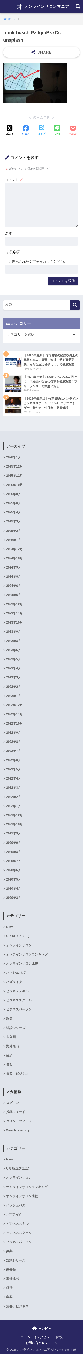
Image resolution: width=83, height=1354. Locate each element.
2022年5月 (13, 769)
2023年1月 (13, 696)
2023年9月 (13, 631)
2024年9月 (13, 567)
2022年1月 (13, 806)
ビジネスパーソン (19, 1009)
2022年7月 (13, 751)
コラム (25, 1337)
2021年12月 (14, 815)
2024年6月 (13, 585)
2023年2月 (13, 686)
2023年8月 (13, 641)
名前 (8, 233)
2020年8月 (13, 852)
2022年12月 (14, 705)
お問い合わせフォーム (41, 1343)
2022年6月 (13, 760)
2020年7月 (13, 861)
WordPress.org (17, 1130)
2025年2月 (13, 530)
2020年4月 (13, 888)
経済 (9, 1055)
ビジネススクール (19, 1000)
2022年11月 (14, 714)
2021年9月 (13, 833)
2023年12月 (14, 604)
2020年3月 (13, 897)
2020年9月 (13, 842)
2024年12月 (14, 549)
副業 (9, 1018)
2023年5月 (13, 659)
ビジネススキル (17, 991)
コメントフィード (19, 1121)
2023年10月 (14, 622)
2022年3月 (13, 787)
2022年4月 (13, 778)
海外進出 (12, 1046)
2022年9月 (13, 732)
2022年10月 (14, 723)
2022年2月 (13, 797)
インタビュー (43, 1337)
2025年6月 (13, 503)
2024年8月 (13, 576)
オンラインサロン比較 (22, 963)
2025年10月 (14, 485)
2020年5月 (13, 879)
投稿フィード (15, 1112)
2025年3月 (13, 521)
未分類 (11, 1037)
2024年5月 (13, 595)
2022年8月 (13, 741)
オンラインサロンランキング (27, 954)
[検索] (75, 305)
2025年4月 (13, 512)
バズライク (14, 982)
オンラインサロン (19, 945)
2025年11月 (14, 475)
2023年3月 (13, 677)
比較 (59, 1337)
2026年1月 (13, 457)
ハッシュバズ (15, 972)
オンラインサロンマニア (46, 6)
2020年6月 (13, 870)
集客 (9, 1064)
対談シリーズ (15, 1028)
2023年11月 (14, 613)
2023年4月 (13, 668)
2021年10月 (14, 824)
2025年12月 (14, 466)
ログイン (12, 1102)
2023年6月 (13, 650)
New (9, 926)
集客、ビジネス (17, 1073)
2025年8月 (13, 494)
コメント (14, 180)
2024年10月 (14, 558)
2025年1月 (13, 540)
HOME (44, 1328)
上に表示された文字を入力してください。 (37, 261)
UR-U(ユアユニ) (17, 936)
